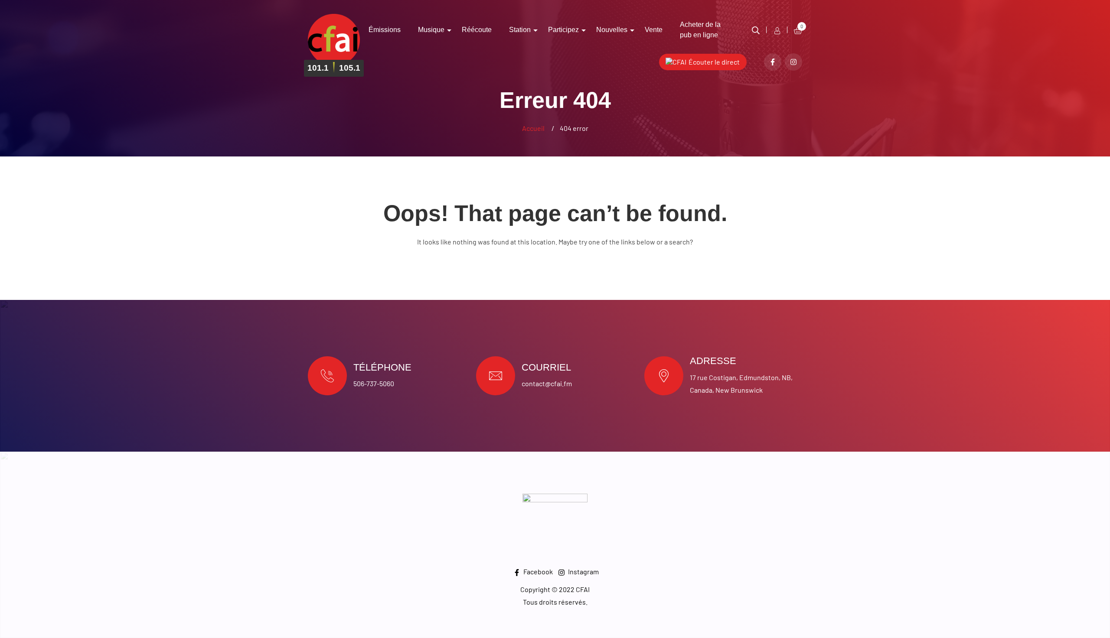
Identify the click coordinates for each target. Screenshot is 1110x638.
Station (520, 29)
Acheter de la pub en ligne (700, 30)
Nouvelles (611, 29)
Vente (654, 29)
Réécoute (477, 29)
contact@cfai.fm (547, 383)
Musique (431, 29)
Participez (563, 29)
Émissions (385, 29)
